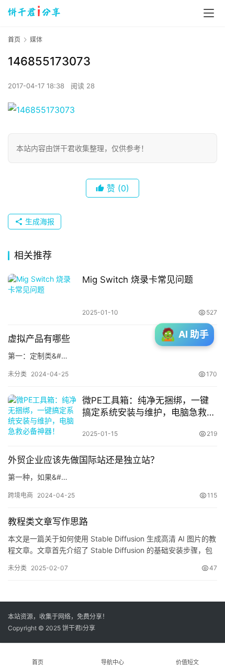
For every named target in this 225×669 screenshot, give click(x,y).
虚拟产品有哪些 (39, 338)
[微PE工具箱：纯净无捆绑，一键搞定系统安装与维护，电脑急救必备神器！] (42, 416)
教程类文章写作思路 (48, 521)
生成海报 (38, 221)
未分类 (17, 374)
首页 (14, 39)
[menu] (209, 13)
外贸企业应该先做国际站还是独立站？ (83, 460)
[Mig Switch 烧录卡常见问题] (42, 295)
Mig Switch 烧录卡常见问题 (137, 279)
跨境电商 (20, 495)
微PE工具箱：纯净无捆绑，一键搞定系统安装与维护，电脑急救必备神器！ (149, 407)
